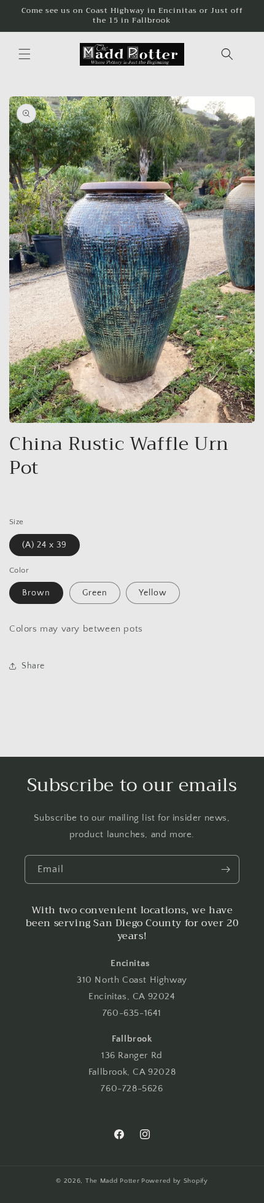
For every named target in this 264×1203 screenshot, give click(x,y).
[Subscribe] (225, 869)
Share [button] (33, 666)
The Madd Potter (112, 1181)
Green (94, 593)
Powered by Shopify (174, 1181)
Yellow (153, 593)
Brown (36, 593)
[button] (24, 54)
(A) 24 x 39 (44, 545)
